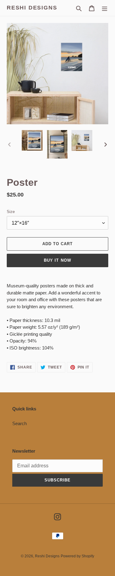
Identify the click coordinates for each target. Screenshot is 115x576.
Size (11, 211)
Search (19, 423)
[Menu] (104, 8)
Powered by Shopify (77, 556)
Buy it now (57, 260)
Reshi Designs (32, 8)
